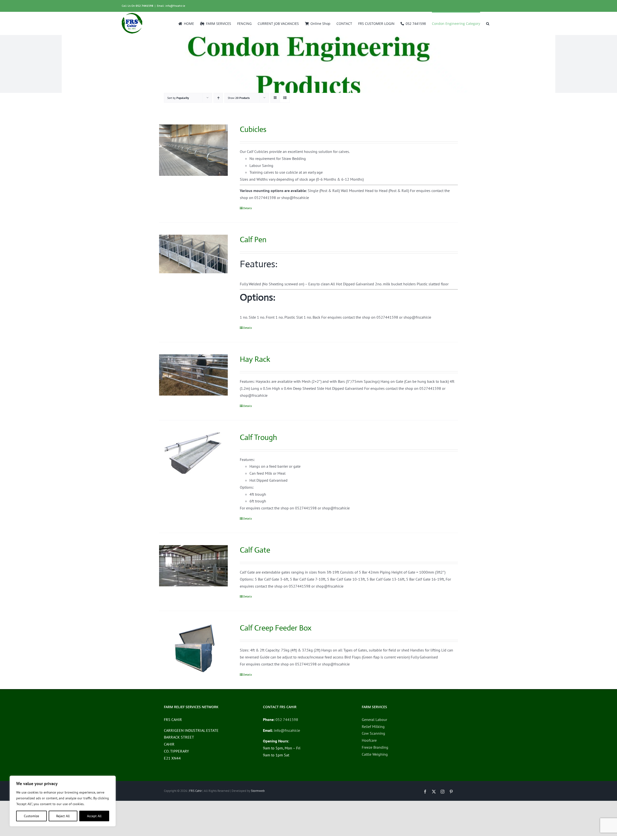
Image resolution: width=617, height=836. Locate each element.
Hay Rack (255, 359)
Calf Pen (253, 239)
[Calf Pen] (193, 254)
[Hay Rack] (193, 375)
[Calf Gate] (193, 565)
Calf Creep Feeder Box (275, 628)
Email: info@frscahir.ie (171, 5)
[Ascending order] (218, 98)
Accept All (94, 816)
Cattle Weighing (375, 754)
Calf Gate (255, 550)
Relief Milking (373, 726)
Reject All (63, 816)
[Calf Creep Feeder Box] (193, 649)
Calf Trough (258, 437)
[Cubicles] (193, 150)
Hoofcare (369, 740)
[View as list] (284, 98)
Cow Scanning (373, 733)
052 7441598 (144, 5)
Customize (31, 816)
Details (247, 208)
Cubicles (253, 129)
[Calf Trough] (193, 453)
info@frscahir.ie (287, 730)
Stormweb (258, 791)
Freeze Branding (375, 747)
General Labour (374, 719)
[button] (487, 23)
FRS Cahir (195, 791)
